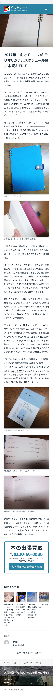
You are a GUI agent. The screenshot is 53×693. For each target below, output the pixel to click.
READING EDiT (29, 362)
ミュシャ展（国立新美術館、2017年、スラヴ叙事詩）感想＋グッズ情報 (32, 610)
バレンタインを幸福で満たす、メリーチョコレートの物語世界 (20, 609)
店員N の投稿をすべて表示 (28, 652)
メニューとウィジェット (46, 9)
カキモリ (20, 126)
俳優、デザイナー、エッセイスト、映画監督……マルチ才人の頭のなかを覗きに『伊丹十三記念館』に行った (9, 614)
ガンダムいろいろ (43, 605)
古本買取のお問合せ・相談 (26, 566)
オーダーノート (38, 126)
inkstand (29, 329)
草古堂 (18, 530)
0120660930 (28, 554)
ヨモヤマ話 (37, 662)
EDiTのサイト (18, 370)
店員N (26, 662)
